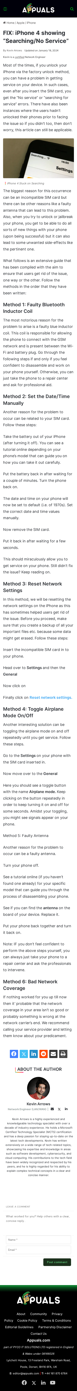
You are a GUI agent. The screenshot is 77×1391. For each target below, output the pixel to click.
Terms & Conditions (56, 1320)
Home (10, 22)
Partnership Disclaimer (55, 1327)
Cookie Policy (27, 1320)
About (21, 1314)
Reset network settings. (51, 697)
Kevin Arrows (12, 50)
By (5, 50)
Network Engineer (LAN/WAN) (27, 1109)
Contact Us (39, 1334)
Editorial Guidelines (19, 1327)
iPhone (31, 22)
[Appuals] (38, 9)
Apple (20, 22)
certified (19, 57)
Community (38, 1314)
